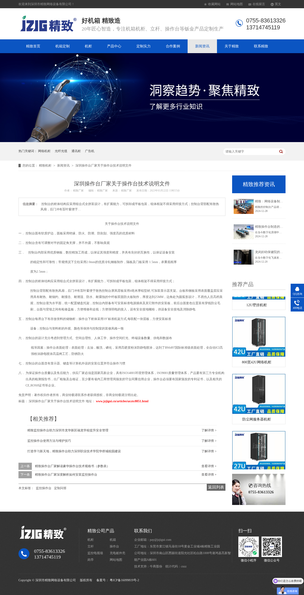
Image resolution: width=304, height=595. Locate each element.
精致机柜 (45, 165)
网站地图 (236, 4)
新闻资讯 (202, 46)
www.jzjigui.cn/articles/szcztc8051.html (122, 401)
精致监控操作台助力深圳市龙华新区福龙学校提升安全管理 (67, 430)
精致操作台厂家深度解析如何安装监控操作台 (66, 474)
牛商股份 (156, 566)
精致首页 (33, 46)
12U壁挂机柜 (256, 299)
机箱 (113, 539)
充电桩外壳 (117, 553)
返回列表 (216, 487)
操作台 (114, 546)
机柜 (88, 46)
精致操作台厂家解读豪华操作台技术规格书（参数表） (72, 466)
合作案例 (173, 46)
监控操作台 (43, 488)
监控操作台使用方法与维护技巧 (49, 440)
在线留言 (259, 4)
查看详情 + (209, 466)
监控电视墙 (95, 553)
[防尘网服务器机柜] (258, 388)
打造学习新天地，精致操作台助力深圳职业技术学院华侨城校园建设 (74, 451)
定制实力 (143, 46)
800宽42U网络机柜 (256, 356)
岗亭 (90, 559)
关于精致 (232, 46)
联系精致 (261, 46)
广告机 (89, 151)
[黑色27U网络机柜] (258, 445)
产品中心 (114, 46)
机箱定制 (62, 46)
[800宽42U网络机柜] (258, 331)
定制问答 (60, 488)
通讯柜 (76, 151)
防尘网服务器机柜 (256, 413)
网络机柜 (44, 151)
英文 (278, 4)
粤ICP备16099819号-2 (124, 580)
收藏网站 (214, 4)
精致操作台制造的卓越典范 (273, 226)
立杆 (90, 546)
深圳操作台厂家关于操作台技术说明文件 (103, 165)
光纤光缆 (61, 151)
